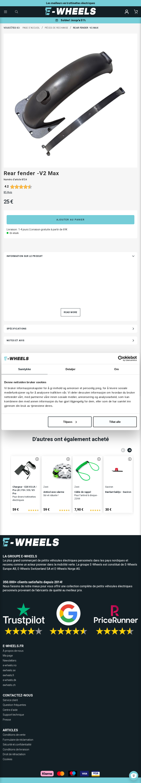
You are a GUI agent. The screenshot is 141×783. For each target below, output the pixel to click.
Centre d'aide (10, 709)
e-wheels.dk (9, 680)
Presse (7, 719)
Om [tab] (116, 369)
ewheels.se (9, 670)
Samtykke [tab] (24, 369)
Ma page (8, 655)
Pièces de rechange (56, 28)
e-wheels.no (10, 665)
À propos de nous (13, 650)
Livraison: (12, 229)
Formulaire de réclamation (18, 739)
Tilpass (67, 421)
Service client (10, 700)
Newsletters (9, 660)
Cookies (7, 759)
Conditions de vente (14, 734)
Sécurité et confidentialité (17, 744)
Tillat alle (115, 421)
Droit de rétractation (14, 754)
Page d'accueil (31, 28)
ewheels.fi (8, 675)
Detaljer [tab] (71, 369)
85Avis (8, 192)
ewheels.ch (9, 685)
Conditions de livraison (16, 749)
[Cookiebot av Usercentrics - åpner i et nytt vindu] (121, 358)
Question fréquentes (14, 704)
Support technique (13, 714)
